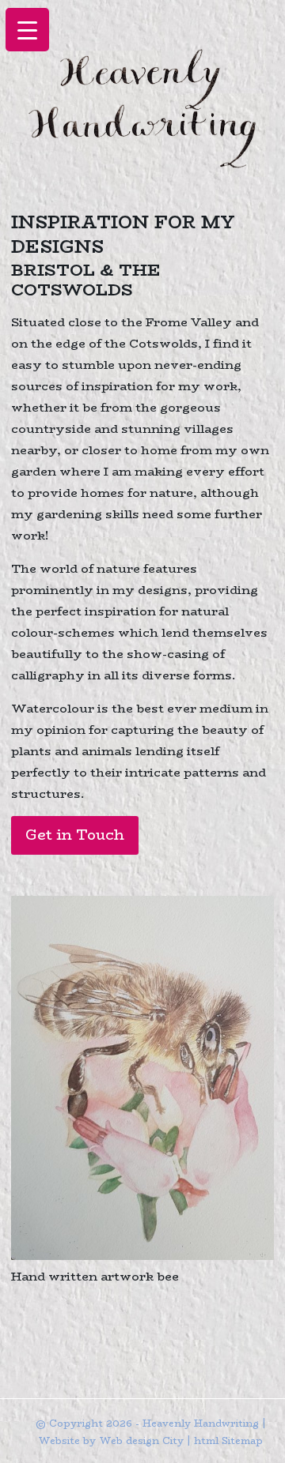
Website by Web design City (111, 1440)
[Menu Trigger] (27, 29)
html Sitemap (228, 1440)
